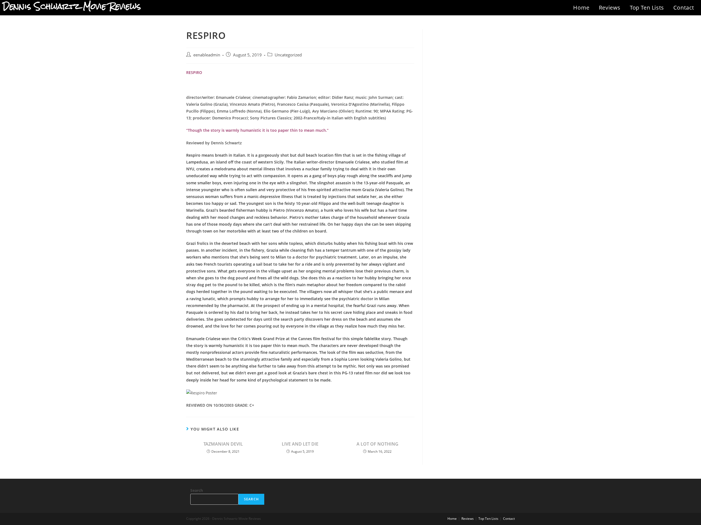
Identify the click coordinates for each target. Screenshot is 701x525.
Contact (683, 7)
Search (196, 490)
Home (581, 7)
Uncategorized (288, 55)
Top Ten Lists (647, 7)
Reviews (609, 7)
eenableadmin (206, 55)
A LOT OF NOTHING (377, 444)
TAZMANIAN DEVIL (223, 444)
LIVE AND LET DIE (300, 444)
